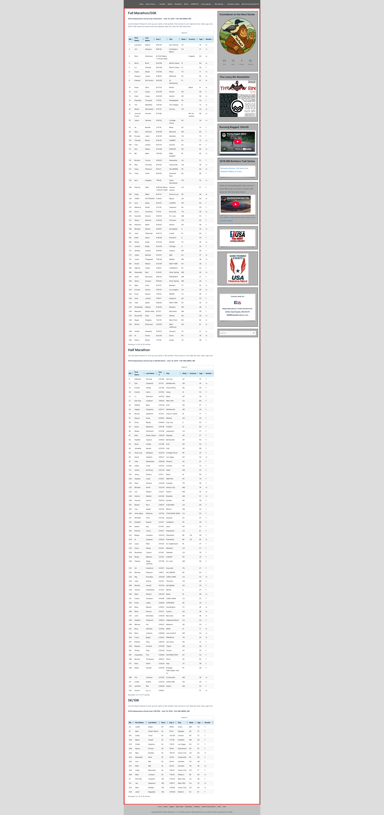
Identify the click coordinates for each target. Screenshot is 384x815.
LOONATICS (195, 4)
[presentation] (156, 4)
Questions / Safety (233, 4)
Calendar (162, 4)
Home (141, 4)
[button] (132, 39)
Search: (184, 33)
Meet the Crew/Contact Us (250, 4)
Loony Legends (206, 4)
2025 (224, 806)
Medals (170, 4)
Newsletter (178, 4)
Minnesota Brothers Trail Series (232, 168)
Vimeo (239, 171)
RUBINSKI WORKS (227, 171)
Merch (186, 4)
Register (172, 806)
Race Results (219, 4)
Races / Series (150, 4)
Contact (166, 806)
